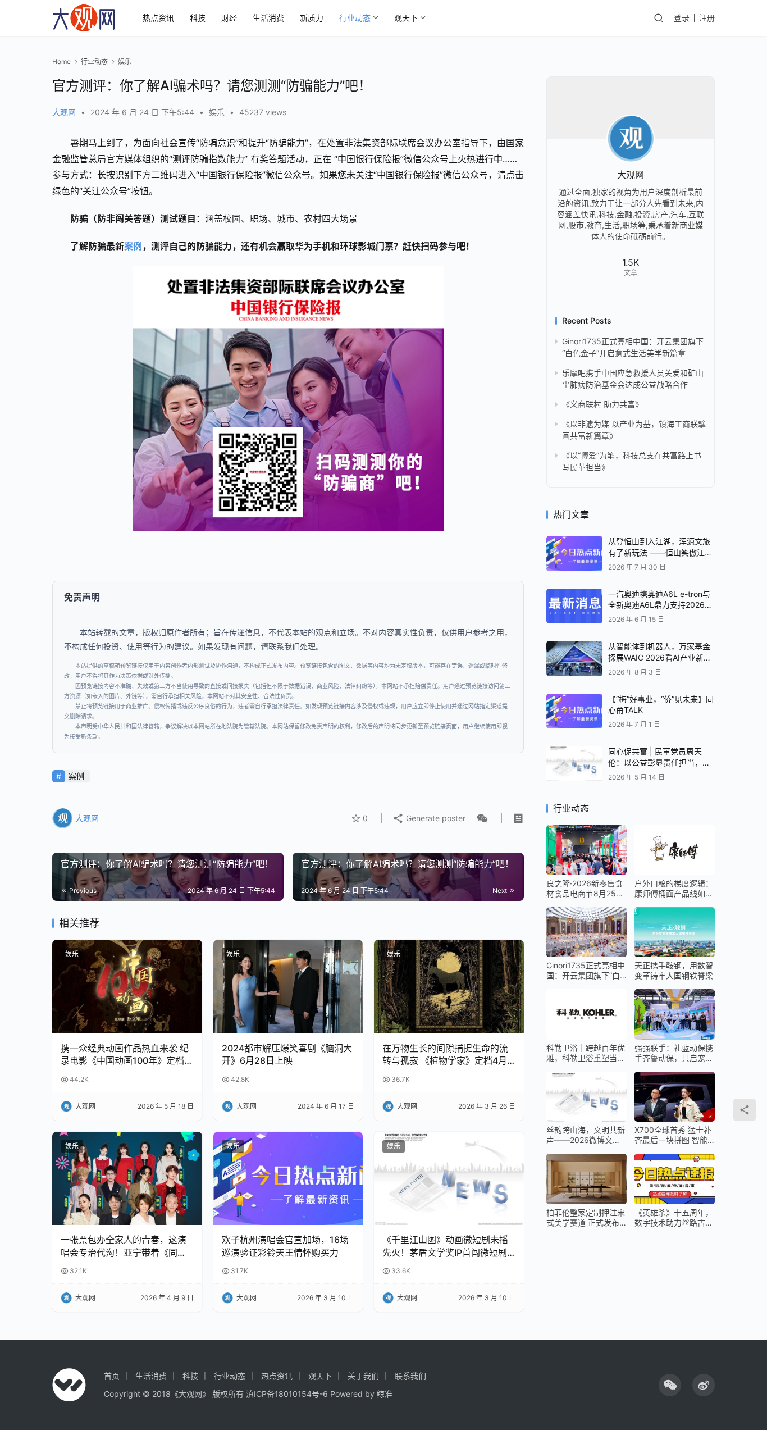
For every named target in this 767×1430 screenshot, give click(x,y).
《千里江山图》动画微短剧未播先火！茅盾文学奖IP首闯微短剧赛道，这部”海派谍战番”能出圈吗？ (445, 1246)
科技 (198, 17)
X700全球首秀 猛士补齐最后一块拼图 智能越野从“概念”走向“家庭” (672, 1135)
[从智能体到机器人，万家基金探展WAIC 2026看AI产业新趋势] (574, 658)
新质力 (311, 17)
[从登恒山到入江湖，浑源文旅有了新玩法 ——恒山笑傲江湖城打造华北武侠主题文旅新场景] (574, 553)
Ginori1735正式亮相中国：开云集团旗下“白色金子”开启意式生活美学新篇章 (585, 970)
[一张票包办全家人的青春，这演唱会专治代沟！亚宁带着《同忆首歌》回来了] (127, 1179)
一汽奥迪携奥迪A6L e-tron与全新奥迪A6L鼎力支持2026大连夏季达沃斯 (660, 605)
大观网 (64, 112)
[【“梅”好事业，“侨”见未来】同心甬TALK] (574, 711)
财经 (229, 17)
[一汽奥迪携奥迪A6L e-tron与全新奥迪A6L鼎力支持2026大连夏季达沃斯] (574, 606)
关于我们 (363, 1376)
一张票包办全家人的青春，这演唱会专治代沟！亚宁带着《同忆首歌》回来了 (123, 1246)
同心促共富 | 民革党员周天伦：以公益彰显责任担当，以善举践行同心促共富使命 (659, 762)
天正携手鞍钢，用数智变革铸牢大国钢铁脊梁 (673, 970)
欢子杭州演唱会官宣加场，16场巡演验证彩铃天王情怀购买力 (285, 1246)
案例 (133, 246)
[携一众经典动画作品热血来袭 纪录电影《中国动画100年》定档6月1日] (127, 986)
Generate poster (434, 818)
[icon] (670, 1385)
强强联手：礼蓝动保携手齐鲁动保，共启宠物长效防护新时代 (673, 1053)
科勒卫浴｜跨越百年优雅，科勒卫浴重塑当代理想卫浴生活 (585, 1053)
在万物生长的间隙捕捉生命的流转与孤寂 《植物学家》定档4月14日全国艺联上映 (445, 1054)
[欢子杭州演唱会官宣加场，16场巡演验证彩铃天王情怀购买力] (288, 1179)
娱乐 (217, 112)
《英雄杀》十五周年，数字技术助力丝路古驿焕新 (673, 1218)
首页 (112, 1376)
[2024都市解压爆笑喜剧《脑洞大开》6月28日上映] (288, 986)
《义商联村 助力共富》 (602, 404)
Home (61, 61)
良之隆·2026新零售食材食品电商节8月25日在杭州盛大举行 (585, 888)
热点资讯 (158, 17)
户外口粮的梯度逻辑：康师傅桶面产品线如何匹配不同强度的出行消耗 (673, 888)
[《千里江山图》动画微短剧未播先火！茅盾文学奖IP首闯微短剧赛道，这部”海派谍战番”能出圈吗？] (449, 1179)
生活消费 (268, 17)
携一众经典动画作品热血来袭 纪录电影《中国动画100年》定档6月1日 (125, 1054)
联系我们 (410, 1376)
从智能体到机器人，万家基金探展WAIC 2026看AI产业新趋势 (659, 657)
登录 (682, 17)
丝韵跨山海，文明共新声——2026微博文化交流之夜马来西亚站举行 (585, 1135)
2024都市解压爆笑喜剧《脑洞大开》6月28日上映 (287, 1054)
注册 (707, 17)
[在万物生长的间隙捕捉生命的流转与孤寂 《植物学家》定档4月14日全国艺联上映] (449, 986)
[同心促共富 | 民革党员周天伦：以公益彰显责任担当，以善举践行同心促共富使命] (574, 763)
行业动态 (355, 17)
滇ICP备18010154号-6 (287, 1394)
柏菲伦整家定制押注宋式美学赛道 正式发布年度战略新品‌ (585, 1218)
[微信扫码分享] (480, 818)
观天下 (406, 17)
